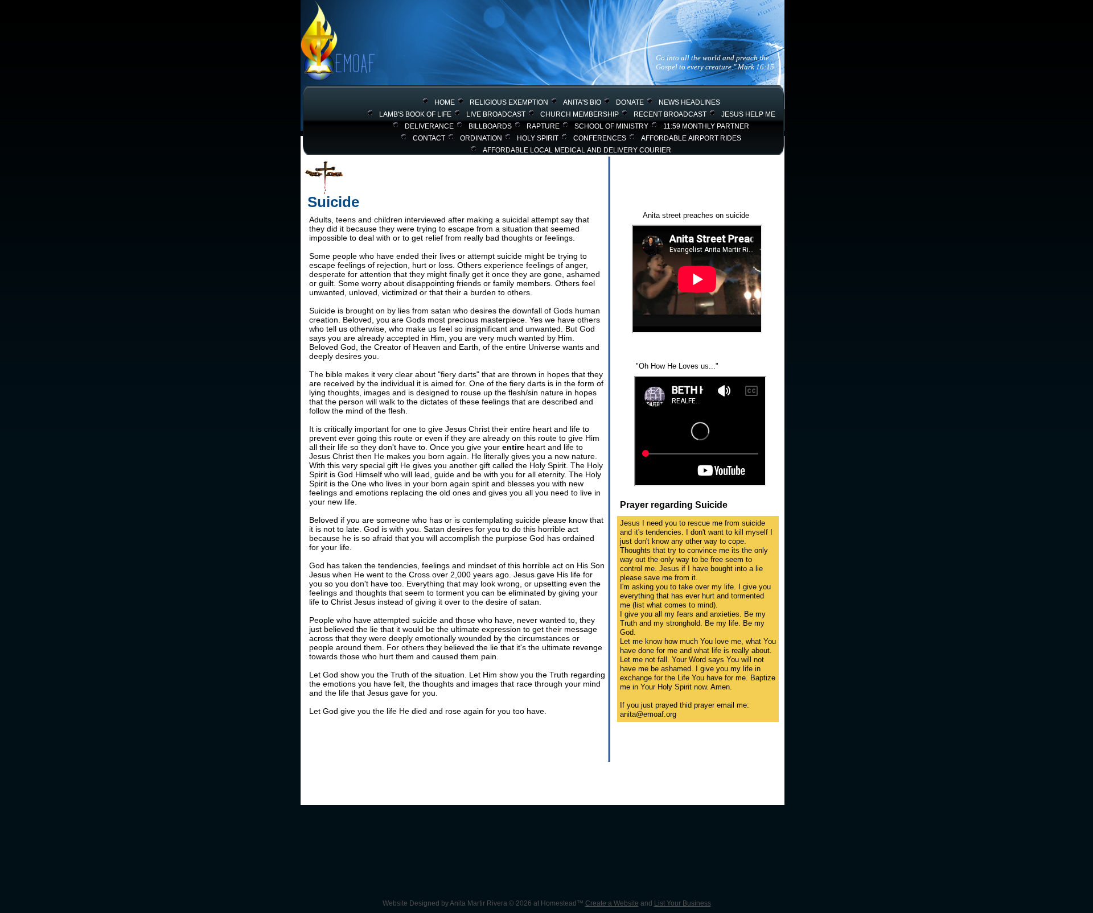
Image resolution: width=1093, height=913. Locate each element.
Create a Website (612, 903)
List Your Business (682, 903)
